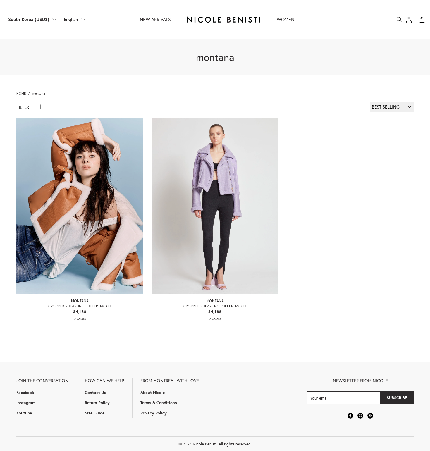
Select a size (80, 278)
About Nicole (152, 392)
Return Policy (97, 402)
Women (285, 19)
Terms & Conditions (158, 402)
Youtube (24, 413)
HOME (21, 93)
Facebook (25, 392)
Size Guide (94, 413)
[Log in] (409, 20)
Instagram (26, 402)
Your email (319, 398)
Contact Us (95, 392)
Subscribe (397, 397)
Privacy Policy (153, 413)
